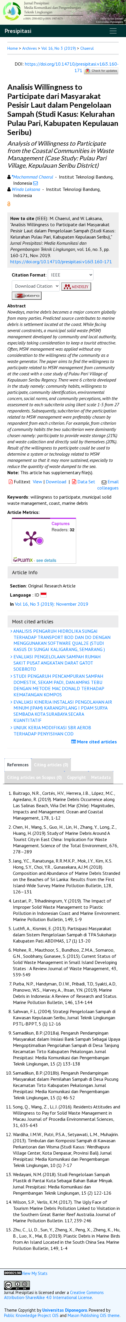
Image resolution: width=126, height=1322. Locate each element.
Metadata (101, 777)
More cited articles (96, 742)
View (37, 481)
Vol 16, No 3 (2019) (58, 48)
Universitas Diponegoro (64, 1310)
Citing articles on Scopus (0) (34, 777)
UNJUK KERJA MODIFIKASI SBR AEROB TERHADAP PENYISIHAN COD (51, 731)
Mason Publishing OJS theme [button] (94, 1315)
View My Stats (34, 1273)
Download (56, 481)
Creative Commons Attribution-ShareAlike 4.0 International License (54, 1295)
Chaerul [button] (87, 48)
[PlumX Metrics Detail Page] (31, 538)
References (18, 764)
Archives (29, 48)
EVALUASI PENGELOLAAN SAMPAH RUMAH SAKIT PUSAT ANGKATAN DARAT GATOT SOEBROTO (56, 663)
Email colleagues (108, 485)
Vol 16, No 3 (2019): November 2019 (51, 604)
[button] (8, 203)
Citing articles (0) (51, 764)
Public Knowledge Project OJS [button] (31, 1315)
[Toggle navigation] (113, 31)
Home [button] (12, 48)
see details (46, 560)
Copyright (76, 777)
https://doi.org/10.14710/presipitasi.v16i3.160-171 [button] (61, 261)
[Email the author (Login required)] (35, 183)
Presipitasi (18, 31)
